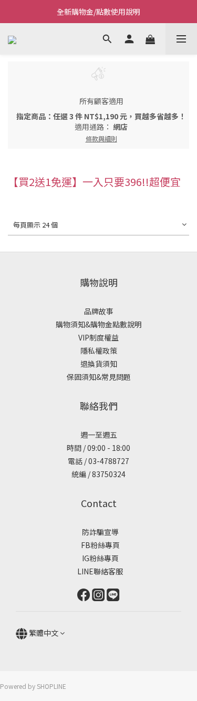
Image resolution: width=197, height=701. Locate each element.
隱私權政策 (98, 350)
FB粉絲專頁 (99, 545)
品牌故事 (98, 311)
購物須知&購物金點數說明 (99, 324)
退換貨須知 (98, 363)
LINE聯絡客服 (98, 571)
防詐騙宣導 (100, 532)
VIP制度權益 (98, 337)
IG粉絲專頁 (99, 558)
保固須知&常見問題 (99, 377)
